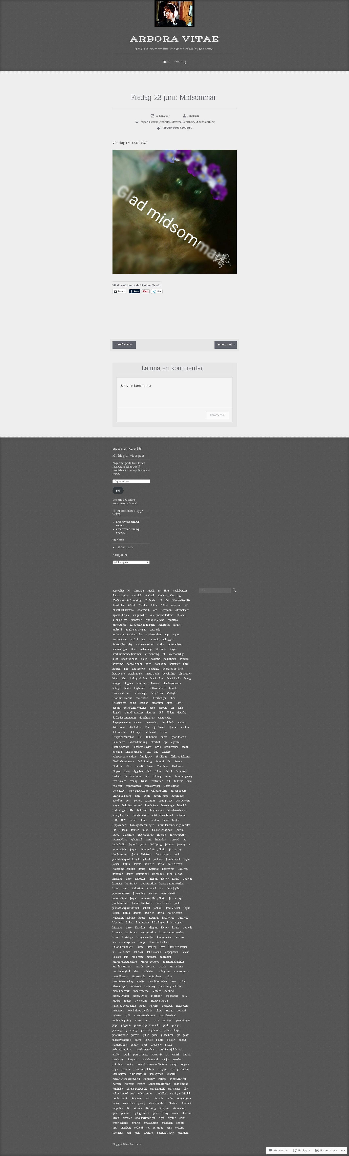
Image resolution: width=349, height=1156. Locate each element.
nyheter (116, 1015)
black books (174, 678)
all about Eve (119, 620)
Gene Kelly (118, 790)
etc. (149, 751)
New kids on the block (139, 1010)
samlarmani (157, 1088)
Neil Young (182, 1005)
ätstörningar (119, 649)
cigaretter (157, 703)
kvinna (180, 937)
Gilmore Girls (159, 790)
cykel (180, 707)
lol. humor (124, 952)
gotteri (138, 800)
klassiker (140, 878)
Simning (151, 1108)
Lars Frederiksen (159, 942)
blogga (116, 683)
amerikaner (119, 624)
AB (186, 605)
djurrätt (173, 727)
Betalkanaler (135, 673)
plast (186, 1035)
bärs (185, 664)
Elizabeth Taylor (141, 747)
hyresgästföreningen (142, 825)
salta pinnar (181, 1084)
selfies (170, 1098)
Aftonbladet (182, 610)
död (161, 712)
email (185, 747)
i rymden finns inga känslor (174, 825)
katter (142, 869)
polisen (171, 1040)
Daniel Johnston (134, 712)
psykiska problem (146, 1049)
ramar (187, 1054)
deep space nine (121, 722)
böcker (116, 668)
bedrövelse (118, 673)
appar (175, 634)
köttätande (142, 874)
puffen (116, 1054)
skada (175, 1113)
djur (147, 727)
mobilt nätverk (121, 991)
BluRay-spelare (172, 683)
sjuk (114, 1113)
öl (164, 654)
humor (134, 820)
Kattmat (154, 869)
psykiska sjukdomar (171, 1049)
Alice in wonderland (161, 615)
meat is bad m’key (122, 981)
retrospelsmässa (179, 1069)
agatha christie (120, 615)
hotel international (162, 815)
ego (166, 742)
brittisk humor (157, 688)
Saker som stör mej (159, 1084)
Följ (118, 490)
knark (175, 878)
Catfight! (172, 693)
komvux (117, 883)
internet (161, 834)
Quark (176, 1054)
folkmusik (181, 771)
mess (173, 981)
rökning (117, 1064)
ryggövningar (178, 1078)
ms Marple (172, 995)
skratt (115, 1118)
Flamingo (162, 766)
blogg (187, 678)
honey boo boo (120, 815)
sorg (169, 1127)
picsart (135, 1035)
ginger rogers (178, 790)
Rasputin (133, 1059)
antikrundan (153, 634)
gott (128, 800)
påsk (166, 1025)
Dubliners (151, 737)
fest (169, 761)
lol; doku (139, 952)
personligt (118, 590)
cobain (116, 707)
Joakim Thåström (142, 854)
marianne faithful (173, 961)
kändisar (117, 874)
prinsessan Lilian (122, 1049)
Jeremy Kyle (119, 849)
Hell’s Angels (119, 810)
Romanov (149, 1078)
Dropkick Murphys (123, 737)
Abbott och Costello (123, 610)
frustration (156, 781)
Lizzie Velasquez (177, 947)
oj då (127, 1015)
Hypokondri (119, 825)
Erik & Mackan (134, 751)
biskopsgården (138, 678)
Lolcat (185, 952)
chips (133, 703)
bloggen (128, 683)
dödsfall (181, 712)
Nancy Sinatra (159, 1000)
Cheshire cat (119, 703)
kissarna (139, 590)
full (168, 781)
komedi (187, 878)
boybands (139, 688)
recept (173, 1064)
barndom (160, 664)
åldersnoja (146, 649)
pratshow (156, 1044)
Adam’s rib (143, 610)
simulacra (179, 1108)
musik (151, 590)
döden (170, 712)
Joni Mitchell (173, 859)
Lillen (139, 947)
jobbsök (158, 859)
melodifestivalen (157, 981)
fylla (189, 781)
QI (167, 1054)
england (117, 751)
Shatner (173, 1103)
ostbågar (168, 1020)
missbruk (135, 986)
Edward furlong (138, 742)
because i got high (173, 668)
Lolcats (116, 957)
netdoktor (118, 1010)
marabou (165, 957)
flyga (127, 771)
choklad (143, 703)
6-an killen (118, 605)
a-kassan (176, 605)
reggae (185, 1064)
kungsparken (164, 937)
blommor (142, 683)
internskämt (119, 839)
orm (156, 1020)
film (166, 590)
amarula (173, 620)
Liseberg (151, 947)
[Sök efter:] (215, 590)
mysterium (141, 1000)
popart (134, 1044)
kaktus (137, 864)
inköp (115, 834)
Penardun (193, 115)
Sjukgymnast (141, 1113)
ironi (148, 839)
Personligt (188, 122)
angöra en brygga (135, 629)
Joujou (116, 864)
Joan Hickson (163, 854)
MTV (184, 995)
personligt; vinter (151, 1030)
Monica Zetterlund (163, 991)
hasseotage (167, 805)
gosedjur (117, 800)
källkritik (183, 869)
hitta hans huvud (176, 810)
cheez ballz (142, 698)
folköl (168, 771)
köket (129, 874)
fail (156, 751)
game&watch (133, 786)
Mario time (176, 966)
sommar (158, 1127)
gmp (137, 795)
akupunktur (140, 615)
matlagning (163, 971)
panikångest (183, 1020)
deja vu (138, 722)
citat (169, 703)
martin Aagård (121, 971)
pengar (176, 1025)
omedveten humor (144, 1015)
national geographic (124, 1005)
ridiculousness (137, 1074)
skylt (161, 1118)
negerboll (167, 1005)
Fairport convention (124, 756)
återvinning (152, 654)
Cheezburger (159, 698)
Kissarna (176, 122)
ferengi (159, 761)
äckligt (161, 644)
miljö (183, 981)
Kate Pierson (174, 864)
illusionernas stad (162, 830)
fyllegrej (117, 786)
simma (138, 1108)
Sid (128, 1108)
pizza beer (167, 1035)
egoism (175, 742)
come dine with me (135, 707)
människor (155, 976)
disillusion (135, 727)
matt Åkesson (120, 976)
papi (115, 1025)
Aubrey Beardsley (122, 644)
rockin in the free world (126, 1078)
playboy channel (121, 1040)
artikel (134, 639)
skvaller (127, 1118)
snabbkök (167, 1122)
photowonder (120, 1035)
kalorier (149, 864)
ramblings (118, 1059)
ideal (124, 830)
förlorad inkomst (180, 756)
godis (147, 795)
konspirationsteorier (171, 883)
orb (148, 1020)
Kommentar (217, 415)
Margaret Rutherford (124, 961)
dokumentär (119, 732)
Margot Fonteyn (150, 961)
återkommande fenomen (127, 654)
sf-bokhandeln (157, 1103)
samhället (117, 1088)
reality (129, 1064)
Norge (169, 1010)
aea (155, 610)
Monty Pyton (139, 995)
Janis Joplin (118, 844)
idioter (135, 830)
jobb (177, 854)
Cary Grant (157, 693)
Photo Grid (179, 128)
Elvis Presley (171, 747)
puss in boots (140, 1054)
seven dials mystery (134, 1103)
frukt (144, 781)
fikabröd (117, 766)
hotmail (181, 815)
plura (138, 1040)
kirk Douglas (174, 874)
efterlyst (155, 742)
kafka (126, 864)
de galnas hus (147, 717)
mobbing (150, 986)
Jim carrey (175, 849)
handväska (151, 805)
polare (159, 1040)
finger (150, 766)
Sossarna (117, 1132)
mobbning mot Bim (170, 986)
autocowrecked (144, 644)
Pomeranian (119, 1044)
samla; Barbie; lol (137, 1088)
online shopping (121, 1020)
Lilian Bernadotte (122, 947)
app (166, 634)
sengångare (184, 1098)
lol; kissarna (154, 952)
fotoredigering (183, 776)
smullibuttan (179, 590)
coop (152, 707)
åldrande (161, 649)
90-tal (164, 605)
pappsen (126, 1025)
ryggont (129, 1084)
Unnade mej (226, 344)
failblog (166, 751)
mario (162, 966)
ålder (134, 649)
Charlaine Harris (122, 698)
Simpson (164, 1108)
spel (129, 1132)
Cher (172, 698)
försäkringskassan (123, 761)
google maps (160, 795)
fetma (178, 761)
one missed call (167, 1015)
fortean (116, 776)
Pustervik (156, 1054)
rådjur (165, 1059)
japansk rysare (137, 844)
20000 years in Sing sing (126, 600)
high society (157, 810)
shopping (117, 1108)
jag (184, 839)
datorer (150, 712)
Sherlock (186, 1103)
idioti (145, 830)
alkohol (181, 615)
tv (159, 590)
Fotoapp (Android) (159, 122)
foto (146, 776)
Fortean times (133, 776)
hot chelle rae (140, 815)
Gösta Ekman (171, 786)
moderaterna (141, 991)
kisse (128, 878)
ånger (173, 649)
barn (148, 664)
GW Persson (183, 800)
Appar (144, 122)
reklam (126, 1069)
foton (168, 776)
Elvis (158, 747)
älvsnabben (175, 644)
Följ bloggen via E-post (128, 455)
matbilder (147, 971)
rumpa (162, 1078)
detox (115, 595)
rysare (141, 1084)
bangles (184, 659)
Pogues (148, 1040)
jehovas (169, 844)
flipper (116, 771)
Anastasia (164, 624)
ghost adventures (138, 790)
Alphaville (136, 620)
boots (127, 688)
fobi (148, 771)
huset (166, 820)
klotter (165, 878)
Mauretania (138, 976)
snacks (180, 1122)
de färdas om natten (124, 717)
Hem (166, 62)
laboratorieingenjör (123, 942)
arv (143, 639)
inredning (129, 834)
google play (177, 795)
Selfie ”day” (124, 344)
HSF (114, 820)
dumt (164, 737)
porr (144, 1044)
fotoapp (157, 776)
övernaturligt (176, 654)
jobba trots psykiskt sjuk (126, 859)
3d (167, 600)
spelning (148, 1132)
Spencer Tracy (165, 1132)
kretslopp (127, 937)
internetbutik (177, 834)
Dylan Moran (178, 737)
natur (142, 1005)
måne (169, 976)
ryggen (116, 1084)
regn (115, 1069)
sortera (179, 1127)
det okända (168, 722)
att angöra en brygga (161, 639)
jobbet (146, 859)
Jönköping (156, 844)
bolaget (116, 688)
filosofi (139, 766)
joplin (187, 859)
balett (144, 659)
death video (164, 717)
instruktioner (145, 834)
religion (162, 1069)
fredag (133, 781)
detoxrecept (119, 727)
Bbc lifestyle (138, 668)
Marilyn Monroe (145, 966)
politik (182, 1040)
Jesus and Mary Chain (153, 849)
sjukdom (125, 1113)
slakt (182, 1118)
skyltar (172, 1118)
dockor (185, 727)
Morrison (156, 995)
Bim (124, 678)
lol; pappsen (171, 952)
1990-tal (149, 595)
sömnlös (158, 1098)
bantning (117, 664)
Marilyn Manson (122, 966)
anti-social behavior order (127, 634)
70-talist (142, 605)
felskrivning (145, 761)
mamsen (151, 957)
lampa (142, 942)
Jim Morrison (120, 854)
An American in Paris (142, 624)
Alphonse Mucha (154, 620)
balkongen (170, 659)
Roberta (171, 1074)
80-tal (154, 605)
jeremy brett (184, 844)
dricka (163, 732)
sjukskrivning (160, 1113)
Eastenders (118, 742)
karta (161, 864)
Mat (136, 971)
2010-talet (150, 600)
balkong (155, 659)
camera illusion (121, 693)
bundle (173, 688)
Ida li (115, 830)
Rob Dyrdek (156, 1074)
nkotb (159, 1010)
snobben (126, 1127)
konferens (131, 883)
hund (144, 820)
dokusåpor (136, 732)
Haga (115, 805)
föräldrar (161, 756)
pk (178, 1035)
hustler (176, 820)
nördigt (153, 1005)
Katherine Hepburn (123, 869)
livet (162, 947)
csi (172, 707)
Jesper (133, 849)
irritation (160, 839)
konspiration (148, 883)
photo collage (172, 1030)
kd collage (158, 874)
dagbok (116, 712)
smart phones (120, 1122)
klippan (153, 878)
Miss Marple (119, 986)
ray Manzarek (150, 1059)
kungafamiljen (145, 937)
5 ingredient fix (181, 600)
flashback (177, 766)
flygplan (138, 771)
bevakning (169, 673)
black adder (157, 678)
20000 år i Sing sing (169, 595)
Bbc (126, 668)
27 (160, 600)
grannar (150, 800)
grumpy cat (165, 800)
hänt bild (182, 805)
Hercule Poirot (138, 810)
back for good (129, 659)
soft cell (138, 1127)
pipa (155, 1035)
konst (115, 888)
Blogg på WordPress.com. (127, 1144)
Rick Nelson (119, 1074)
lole (126, 957)
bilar (115, 678)
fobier (158, 771)
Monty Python (120, 995)
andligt (177, 624)
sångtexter (174, 1088)
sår (186, 1088)
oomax (139, 1020)
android (117, 629)
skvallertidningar (145, 1118)
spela (137, 1132)
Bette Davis (152, 673)
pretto (168, 1044)
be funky (154, 668)
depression (152, 722)
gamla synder (152, 786)
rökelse (177, 1059)
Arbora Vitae (175, 39)
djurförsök (159, 727)
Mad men (137, 957)
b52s (115, 659)
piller (146, 1035)
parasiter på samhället (147, 1025)
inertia (180, 830)
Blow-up (155, 683)
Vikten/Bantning (205, 122)
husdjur (155, 820)
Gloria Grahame (121, 795)
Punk (127, 1054)
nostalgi (136, 595)
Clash (178, 703)
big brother (185, 673)
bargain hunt (134, 664)
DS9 (140, 737)
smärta (136, 1122)
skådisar (187, 1113)
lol (129, 590)
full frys (178, 781)
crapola (163, 707)
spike (189, 128)
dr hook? (151, 732)
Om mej (180, 62)
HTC (123, 820)
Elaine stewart (120, 747)
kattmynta (168, 869)
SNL (114, 1127)
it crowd (174, 839)
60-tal (131, 605)
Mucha (116, 1000)
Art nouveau (119, 639)
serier (115, 1103)
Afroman (166, 610)
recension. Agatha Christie (152, 1064)
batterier (174, 664)
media (140, 981)
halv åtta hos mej (132, 805)
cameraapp (140, 693)
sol (147, 1127)
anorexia (155, 629)
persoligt (117, 1030)
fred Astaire (119, 781)
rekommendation (144, 1069)
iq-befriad (136, 839)
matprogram (181, 971)
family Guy (146, 756)
